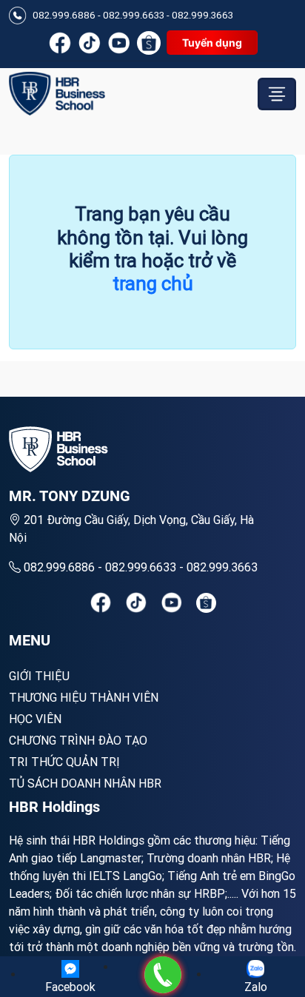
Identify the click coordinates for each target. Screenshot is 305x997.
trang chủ (153, 283)
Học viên (35, 718)
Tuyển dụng (212, 42)
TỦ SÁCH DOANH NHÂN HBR (85, 783)
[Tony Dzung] (57, 93)
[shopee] (206, 603)
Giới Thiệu (39, 675)
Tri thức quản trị (64, 761)
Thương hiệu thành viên (83, 697)
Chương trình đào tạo (78, 740)
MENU (29, 640)
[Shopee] (149, 43)
